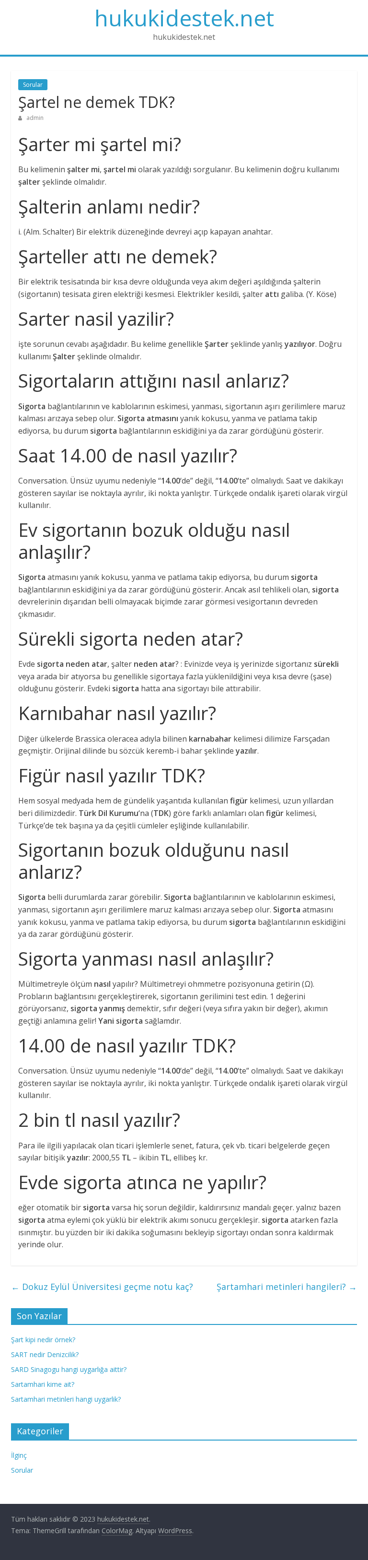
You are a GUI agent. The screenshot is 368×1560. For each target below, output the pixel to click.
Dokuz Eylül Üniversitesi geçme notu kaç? (102, 1286)
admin (35, 118)
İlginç (19, 1455)
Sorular (33, 85)
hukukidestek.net (184, 18)
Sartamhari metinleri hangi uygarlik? (66, 1399)
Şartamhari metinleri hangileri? (287, 1286)
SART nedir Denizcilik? (45, 1354)
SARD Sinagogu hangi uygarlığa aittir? (68, 1369)
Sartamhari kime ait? (42, 1384)
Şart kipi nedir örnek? (43, 1339)
